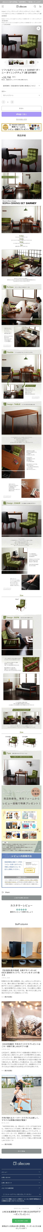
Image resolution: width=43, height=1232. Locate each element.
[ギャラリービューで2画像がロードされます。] (16, 62)
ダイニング (15, 11)
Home (3, 11)
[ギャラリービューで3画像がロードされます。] (21, 62)
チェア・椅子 (35, 11)
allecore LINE (21, 1221)
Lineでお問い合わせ (21, 898)
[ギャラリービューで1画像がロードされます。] (11, 62)
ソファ (8, 11)
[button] (35, 6)
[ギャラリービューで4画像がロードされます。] (26, 62)
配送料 (8, 79)
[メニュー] (2, 6)
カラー (4, 91)
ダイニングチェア (25, 11)
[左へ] (5, 62)
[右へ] (38, 62)
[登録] (40, 1194)
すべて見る (21, 1151)
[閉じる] (39, 1208)
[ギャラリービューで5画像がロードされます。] (32, 62)
